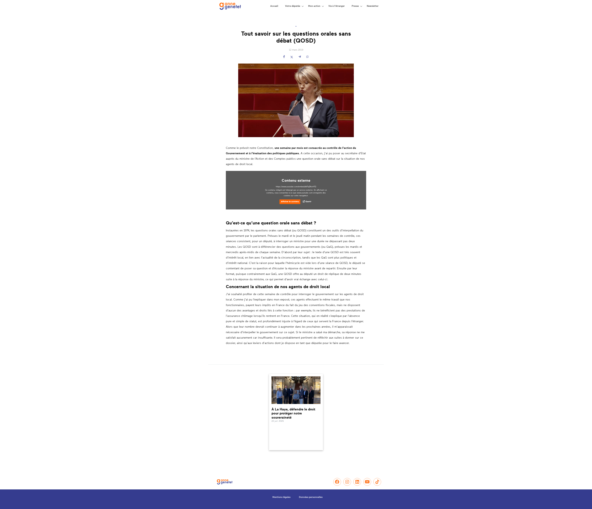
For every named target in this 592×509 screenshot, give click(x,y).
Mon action (314, 6)
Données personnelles (311, 497)
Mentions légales (281, 497)
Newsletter (372, 6)
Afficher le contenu (290, 202)
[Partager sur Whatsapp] (308, 57)
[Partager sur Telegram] (300, 57)
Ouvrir (308, 202)
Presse (355, 6)
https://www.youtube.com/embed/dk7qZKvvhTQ (296, 187)
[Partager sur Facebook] (284, 57)
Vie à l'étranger (336, 6)
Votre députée (292, 6)
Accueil (274, 6)
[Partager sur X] (292, 57)
